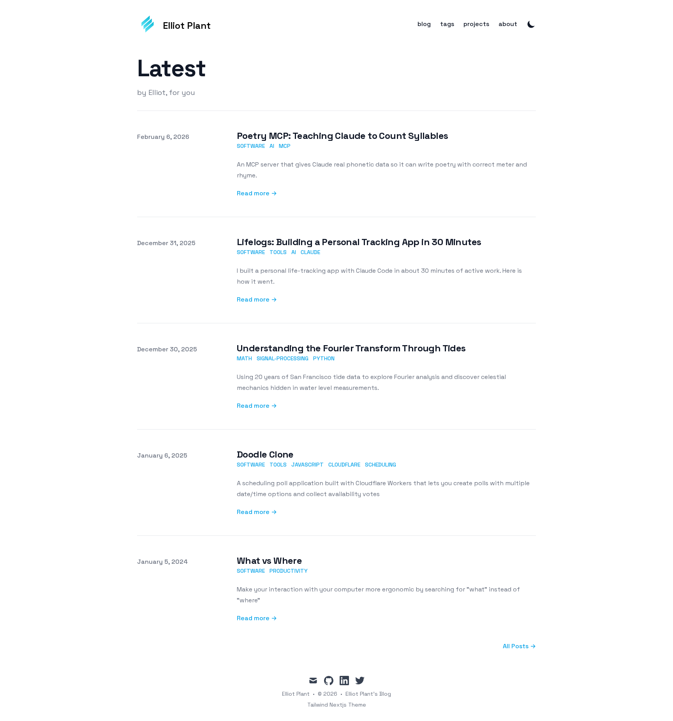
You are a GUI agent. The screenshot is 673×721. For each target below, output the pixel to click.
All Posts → (519, 646)
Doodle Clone (265, 454)
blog (424, 24)
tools (278, 252)
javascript (307, 464)
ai (272, 145)
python (324, 358)
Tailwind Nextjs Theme (336, 704)
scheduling (380, 464)
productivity (289, 570)
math (244, 358)
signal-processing (282, 358)
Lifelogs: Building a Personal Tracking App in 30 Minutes (359, 242)
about (508, 24)
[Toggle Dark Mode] (531, 24)
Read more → (257, 193)
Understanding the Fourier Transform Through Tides (351, 348)
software (251, 145)
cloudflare (344, 464)
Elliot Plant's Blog (368, 693)
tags (447, 24)
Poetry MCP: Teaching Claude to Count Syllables (342, 136)
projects (476, 24)
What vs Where (269, 560)
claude (310, 252)
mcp (285, 145)
